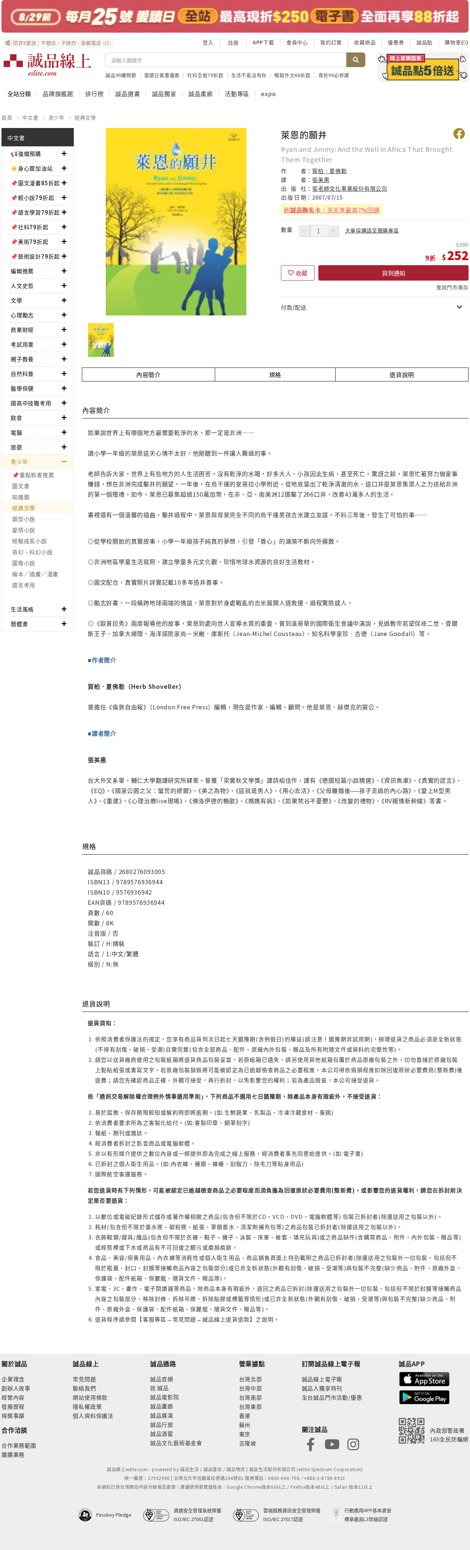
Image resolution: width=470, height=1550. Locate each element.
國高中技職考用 (31, 403)
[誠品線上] (47, 64)
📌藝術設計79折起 (35, 256)
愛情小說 (23, 530)
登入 (208, 42)
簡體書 (19, 624)
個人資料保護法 (93, 1415)
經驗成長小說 (29, 541)
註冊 (233, 42)
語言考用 (23, 585)
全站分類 (19, 93)
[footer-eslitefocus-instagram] (353, 1444)
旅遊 (16, 447)
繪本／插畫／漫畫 (35, 574)
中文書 (30, 117)
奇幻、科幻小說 (32, 552)
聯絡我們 (84, 1388)
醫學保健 (22, 388)
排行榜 (94, 93)
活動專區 (237, 93)
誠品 (162, 1388)
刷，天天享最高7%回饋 (332, 209)
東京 (245, 1434)
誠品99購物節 (121, 75)
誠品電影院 (164, 1397)
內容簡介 (148, 374)
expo (268, 93)
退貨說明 (402, 374)
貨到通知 (393, 272)
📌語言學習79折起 (35, 212)
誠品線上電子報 (322, 1379)
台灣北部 (250, 1379)
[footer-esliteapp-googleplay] (424, 1396)
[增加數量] (333, 231)
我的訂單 (331, 42)
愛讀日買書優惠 (162, 75)
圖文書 (20, 486)
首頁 (6, 117)
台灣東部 (250, 1406)
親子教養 (22, 359)
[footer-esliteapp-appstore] (424, 1378)
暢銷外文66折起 (292, 75)
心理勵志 (22, 315)
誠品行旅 (161, 1424)
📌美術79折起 (29, 241)
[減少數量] (304, 231)
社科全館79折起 (205, 75)
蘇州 (245, 1425)
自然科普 (22, 373)
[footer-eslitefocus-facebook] (310, 1444)
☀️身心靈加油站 (32, 168)
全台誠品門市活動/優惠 (332, 1397)
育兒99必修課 (334, 75)
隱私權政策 (87, 1406)
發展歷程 (13, 1406)
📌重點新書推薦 (33, 475)
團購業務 (13, 1454)
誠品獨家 (164, 93)
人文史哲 (22, 285)
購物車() (457, 42)
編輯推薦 (22, 271)
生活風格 (22, 609)
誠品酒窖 (161, 1433)
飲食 (16, 417)
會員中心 (297, 42)
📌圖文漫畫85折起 (35, 183)
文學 (16, 300)
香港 (245, 1415)
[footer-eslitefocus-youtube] (332, 1444)
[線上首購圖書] (423, 67)
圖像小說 (23, 563)
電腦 (16, 432)
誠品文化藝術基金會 (176, 1443)
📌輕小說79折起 (32, 197)
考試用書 (22, 344)
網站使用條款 (90, 1397)
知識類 (20, 497)
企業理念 (13, 1379)
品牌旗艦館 (58, 93)
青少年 (56, 117)
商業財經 (22, 329)
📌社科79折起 (29, 227)
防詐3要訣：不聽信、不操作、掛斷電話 (62, 42)
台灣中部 (250, 1388)
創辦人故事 (15, 1388)
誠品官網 (161, 1379)
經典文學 (85, 117)
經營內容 (13, 1397)
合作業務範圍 (18, 1445)
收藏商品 (365, 42)
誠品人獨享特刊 (322, 1388)
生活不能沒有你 (249, 75)
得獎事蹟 (13, 1415)
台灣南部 (250, 1397)
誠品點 (424, 42)
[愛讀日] (235, 16)
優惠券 (396, 42)
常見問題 (84, 1379)
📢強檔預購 (26, 153)
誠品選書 (127, 93)
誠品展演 (161, 1415)
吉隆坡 (247, 1443)
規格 (275, 374)
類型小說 (23, 519)
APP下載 (263, 42)
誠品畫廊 (200, 93)
